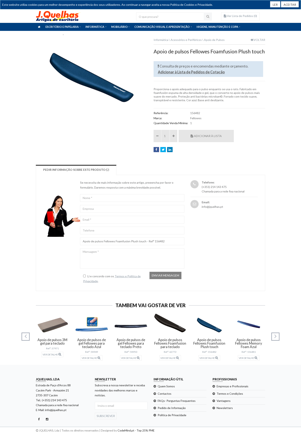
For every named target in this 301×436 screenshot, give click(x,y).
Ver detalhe (50, 354)
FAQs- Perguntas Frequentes (177, 400)
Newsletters (225, 408)
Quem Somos (166, 386)
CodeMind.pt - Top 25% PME (136, 430)
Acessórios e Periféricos (186, 40)
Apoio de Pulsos (214, 40)
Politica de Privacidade (172, 415)
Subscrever (106, 416)
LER (275, 4)
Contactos (164, 393)
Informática (161, 40)
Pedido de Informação (172, 408)
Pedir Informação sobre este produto (74, 169)
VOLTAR (259, 40)
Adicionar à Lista (208, 136)
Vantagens (224, 400)
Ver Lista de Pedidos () (241, 16)
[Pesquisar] (208, 16)
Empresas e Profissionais (232, 386)
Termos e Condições (230, 393)
